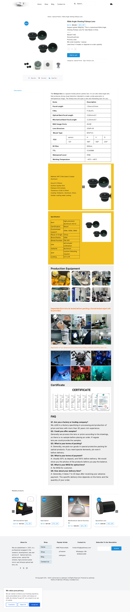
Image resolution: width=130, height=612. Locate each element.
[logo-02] (20, 3)
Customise (11, 604)
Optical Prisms (78, 60)
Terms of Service (56, 564)
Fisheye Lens (90, 60)
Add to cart (73, 55)
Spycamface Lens (101, 504)
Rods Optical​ (44, 504)
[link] (62, 535)
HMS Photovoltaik (62, 531)
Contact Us (74, 564)
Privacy (66, 564)
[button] (83, 179)
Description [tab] (18, 90)
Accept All (34, 604)
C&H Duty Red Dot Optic (20, 504)
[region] (23, 598)
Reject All (23, 604)
